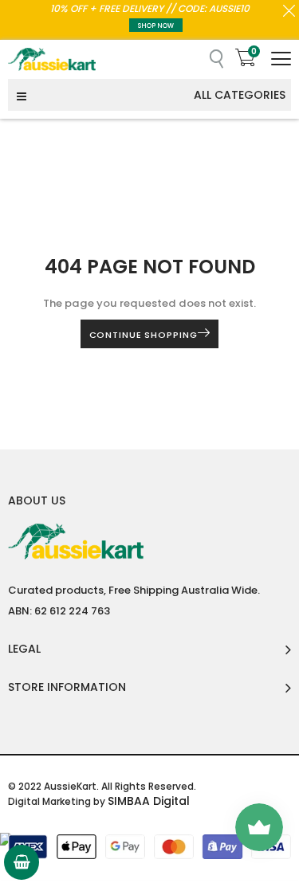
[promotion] (289, 13)
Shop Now (156, 26)
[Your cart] (21, 862)
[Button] (281, 58)
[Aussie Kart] (52, 59)
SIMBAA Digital (149, 801)
